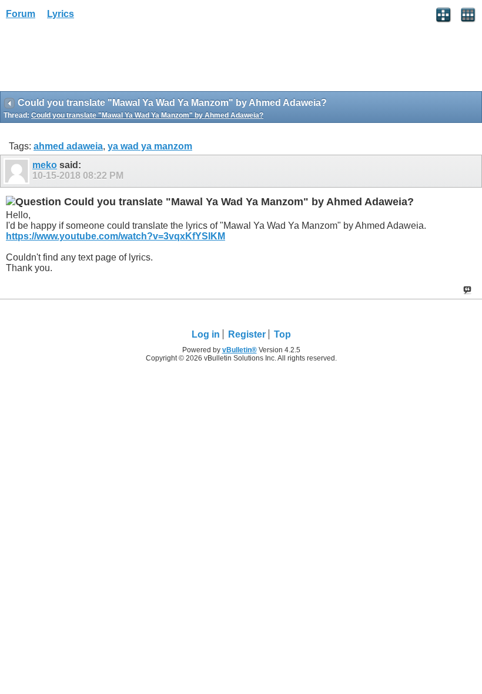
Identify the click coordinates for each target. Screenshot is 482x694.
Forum (20, 14)
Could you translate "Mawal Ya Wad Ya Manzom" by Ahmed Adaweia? (147, 115)
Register (247, 334)
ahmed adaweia (68, 146)
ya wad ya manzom (150, 146)
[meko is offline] (18, 171)
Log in (206, 334)
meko (44, 165)
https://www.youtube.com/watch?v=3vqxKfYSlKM (115, 236)
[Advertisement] (94, 59)
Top (282, 334)
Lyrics (60, 14)
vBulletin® (239, 350)
